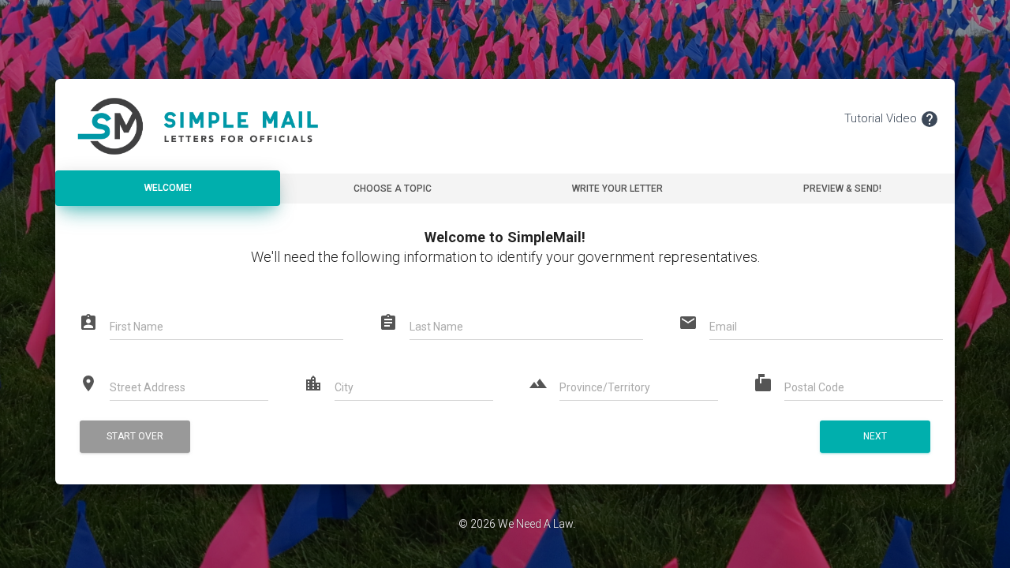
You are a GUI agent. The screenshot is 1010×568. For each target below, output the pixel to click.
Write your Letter (617, 188)
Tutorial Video (891, 119)
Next (875, 436)
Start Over (135, 436)
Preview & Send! (842, 188)
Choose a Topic (393, 188)
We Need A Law (535, 524)
